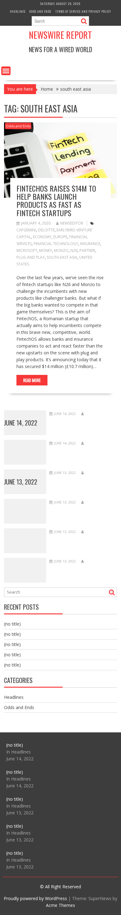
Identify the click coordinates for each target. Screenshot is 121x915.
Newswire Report (60, 35)
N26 (74, 250)
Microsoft (26, 250)
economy (42, 236)
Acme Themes (60, 905)
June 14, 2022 (20, 422)
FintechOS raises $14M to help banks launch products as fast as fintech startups (56, 200)
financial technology (56, 243)
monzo (61, 250)
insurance (90, 243)
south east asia (62, 257)
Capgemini (26, 230)
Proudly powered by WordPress (35, 898)
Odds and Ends (40, 11)
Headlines (17, 11)
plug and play (30, 257)
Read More (32, 380)
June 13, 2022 (20, 481)
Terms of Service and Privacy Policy (83, 11)
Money (45, 250)
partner (87, 250)
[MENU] (6, 70)
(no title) (12, 624)
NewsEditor (71, 223)
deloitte (46, 230)
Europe (60, 236)
